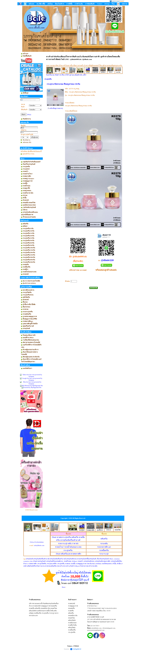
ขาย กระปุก (104, 554)
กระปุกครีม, (61, 563)
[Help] (29, 114)
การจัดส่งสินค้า (90, 4)
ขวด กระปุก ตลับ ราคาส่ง (68, 543)
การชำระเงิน (79, 4)
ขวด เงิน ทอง (91, 563)
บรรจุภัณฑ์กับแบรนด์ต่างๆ (54, 561)
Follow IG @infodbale (37, 542)
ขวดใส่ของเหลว (107, 563)
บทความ (124, 4)
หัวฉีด (119, 563)
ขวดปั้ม (73, 563)
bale (31, 561)
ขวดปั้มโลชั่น (49, 611)
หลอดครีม (53, 606)
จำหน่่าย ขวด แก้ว (85, 566)
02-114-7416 (95, 626)
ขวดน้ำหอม (67, 561)
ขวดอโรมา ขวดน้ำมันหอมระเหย (68, 547)
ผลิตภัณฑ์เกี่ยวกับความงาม (36, 566)
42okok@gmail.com (109, 628)
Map (113, 4)
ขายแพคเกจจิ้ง (38, 603)
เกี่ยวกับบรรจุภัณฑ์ (103, 559)
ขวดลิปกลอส (41, 611)
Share (63, 587)
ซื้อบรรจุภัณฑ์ (91, 559)
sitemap (106, 4)
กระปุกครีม (48, 79)
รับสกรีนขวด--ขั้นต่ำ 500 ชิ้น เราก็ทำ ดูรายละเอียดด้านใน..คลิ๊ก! (66, 75)
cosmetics (26, 561)
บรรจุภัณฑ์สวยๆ (71, 559)
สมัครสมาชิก (27, 142)
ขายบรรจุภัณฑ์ (82, 559)
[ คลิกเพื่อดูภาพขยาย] (55, 108)
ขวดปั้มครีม (104, 550)
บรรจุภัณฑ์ (29, 559)
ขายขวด (47, 566)
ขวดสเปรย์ (36, 606)
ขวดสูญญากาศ (81, 563)
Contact (99, 4)
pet (104, 547)
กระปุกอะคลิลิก (52, 563)
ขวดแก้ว (80, 561)
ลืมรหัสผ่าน (26, 140)
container (116, 559)
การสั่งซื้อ (69, 4)
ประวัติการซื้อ (40, 4)
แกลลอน (98, 563)
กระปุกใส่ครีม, (42, 563)
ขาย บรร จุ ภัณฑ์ (68, 566)
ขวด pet (74, 561)
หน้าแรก (31, 4)
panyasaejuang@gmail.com (95, 630)
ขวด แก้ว (59, 566)
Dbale (68, 554)
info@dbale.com (39, 545)
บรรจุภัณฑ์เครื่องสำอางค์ (41, 559)
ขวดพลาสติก (33, 563)
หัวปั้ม (114, 563)
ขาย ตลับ (104, 543)
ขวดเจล (67, 563)
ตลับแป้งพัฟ (32, 611)
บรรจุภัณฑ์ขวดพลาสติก (102, 561)
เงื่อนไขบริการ (59, 4)
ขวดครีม (32, 608)
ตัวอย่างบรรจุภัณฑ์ (39, 561)
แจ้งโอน (50, 4)
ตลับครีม (104, 539)
